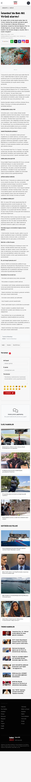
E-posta (5, 367)
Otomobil (23, 718)
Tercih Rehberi (25, 716)
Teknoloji (23, 706)
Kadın (2, 728)
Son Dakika (4, 709)
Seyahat (23, 711)
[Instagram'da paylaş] (23, 41)
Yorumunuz (6, 374)
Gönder (8, 393)
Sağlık (3, 345)
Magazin (3, 718)
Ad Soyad (6, 360)
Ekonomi (3, 716)
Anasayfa (5, 8)
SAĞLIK (12, 8)
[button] (2, 3)
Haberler (3, 706)
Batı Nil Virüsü (16, 345)
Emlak (22, 721)
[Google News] (5, 41)
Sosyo (23, 723)
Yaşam (3, 723)
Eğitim (23, 714)
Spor (2, 721)
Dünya (2, 714)
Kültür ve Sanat (25, 709)
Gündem (9, 345)
